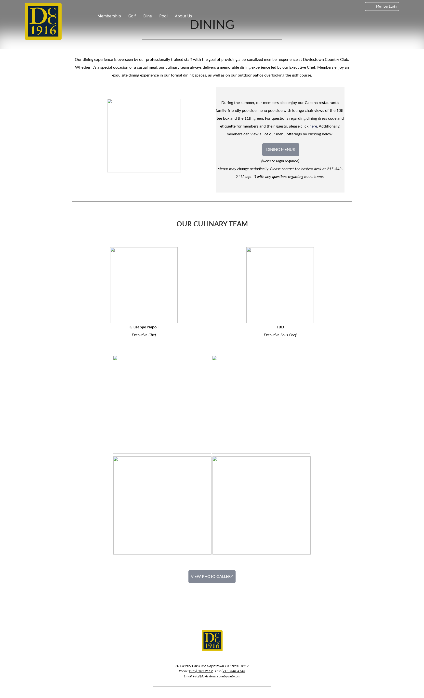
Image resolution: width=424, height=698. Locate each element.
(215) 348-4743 (233, 671)
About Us (183, 16)
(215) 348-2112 (201, 671)
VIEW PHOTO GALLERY (212, 577)
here (313, 126)
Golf (132, 16)
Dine (147, 16)
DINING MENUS (280, 150)
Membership (109, 16)
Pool (163, 16)
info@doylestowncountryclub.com (216, 676)
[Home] (90, 19)
